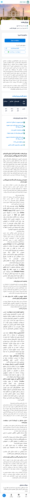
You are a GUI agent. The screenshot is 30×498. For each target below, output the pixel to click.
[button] (2, 2)
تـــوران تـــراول (23, 2)
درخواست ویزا (15, 40)
